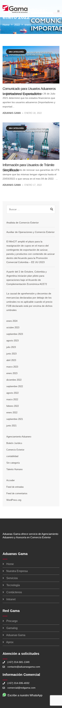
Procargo (12, 621)
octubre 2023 (12, 327)
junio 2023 (11, 353)
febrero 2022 (12, 406)
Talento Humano (14, 469)
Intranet (11, 599)
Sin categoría (16, 52)
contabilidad (12, 456)
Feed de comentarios (16, 493)
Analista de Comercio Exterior (22, 222)
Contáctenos (14, 592)
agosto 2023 (12, 340)
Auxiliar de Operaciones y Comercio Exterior (30, 232)
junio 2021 (11, 425)
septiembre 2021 (14, 419)
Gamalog (12, 628)
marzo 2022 (12, 399)
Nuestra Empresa (17, 571)
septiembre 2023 (14, 334)
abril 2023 (11, 360)
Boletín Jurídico (14, 443)
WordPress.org (13, 500)
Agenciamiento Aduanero (18, 436)
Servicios (12, 578)
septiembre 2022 (14, 386)
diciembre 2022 (14, 380)
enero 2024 (11, 321)
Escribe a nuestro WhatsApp (25, 695)
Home (6, 24)
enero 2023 (11, 373)
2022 (17, 24)
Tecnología (13, 585)
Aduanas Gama (12, 113)
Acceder (10, 480)
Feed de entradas (15, 487)
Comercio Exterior (15, 449)
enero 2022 (11, 412)
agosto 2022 (12, 393)
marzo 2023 (12, 366)
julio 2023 (11, 347)
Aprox (9, 642)
